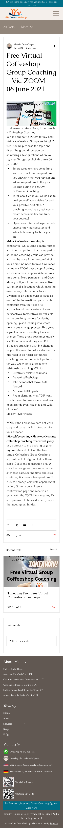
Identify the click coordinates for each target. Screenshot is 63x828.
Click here (31, 807)
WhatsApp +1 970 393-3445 (22, 751)
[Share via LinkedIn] (24, 524)
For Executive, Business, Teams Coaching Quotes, (31, 803)
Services (7, 723)
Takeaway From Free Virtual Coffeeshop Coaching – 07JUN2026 (28, 595)
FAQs (6, 734)
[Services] (26, 723)
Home (6, 712)
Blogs (6, 729)
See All (53, 549)
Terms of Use (21, 813)
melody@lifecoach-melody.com (24, 758)
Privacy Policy (37, 813)
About (6, 718)
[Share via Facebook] (8, 524)
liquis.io (54, 823)
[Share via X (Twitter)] (16, 524)
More (24, 27)
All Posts (8, 27)
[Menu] (56, 14)
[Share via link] (32, 524)
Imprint (8, 813)
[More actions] (54, 46)
